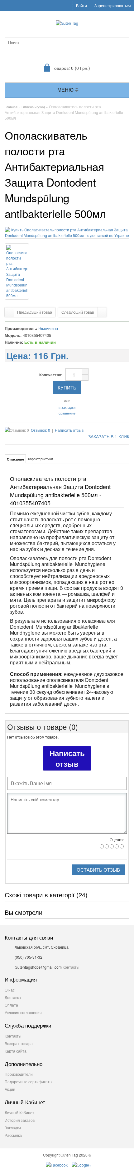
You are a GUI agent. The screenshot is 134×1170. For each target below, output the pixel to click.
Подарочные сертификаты (28, 1081)
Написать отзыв (69, 430)
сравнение (67, 412)
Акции (10, 1089)
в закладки (67, 407)
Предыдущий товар (34, 312)
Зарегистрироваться (112, 5)
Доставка (13, 997)
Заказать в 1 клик (108, 436)
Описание (15, 459)
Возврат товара (19, 1043)
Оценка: (117, 839)
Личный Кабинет (19, 1112)
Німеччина (48, 328)
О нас (10, 989)
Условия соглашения (23, 1012)
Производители (19, 1074)
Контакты (71, 967)
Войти (81, 5)
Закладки (13, 1127)
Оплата (11, 1005)
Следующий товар (77, 312)
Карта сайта (15, 1051)
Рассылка (13, 1135)
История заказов (20, 1120)
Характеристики (40, 458)
